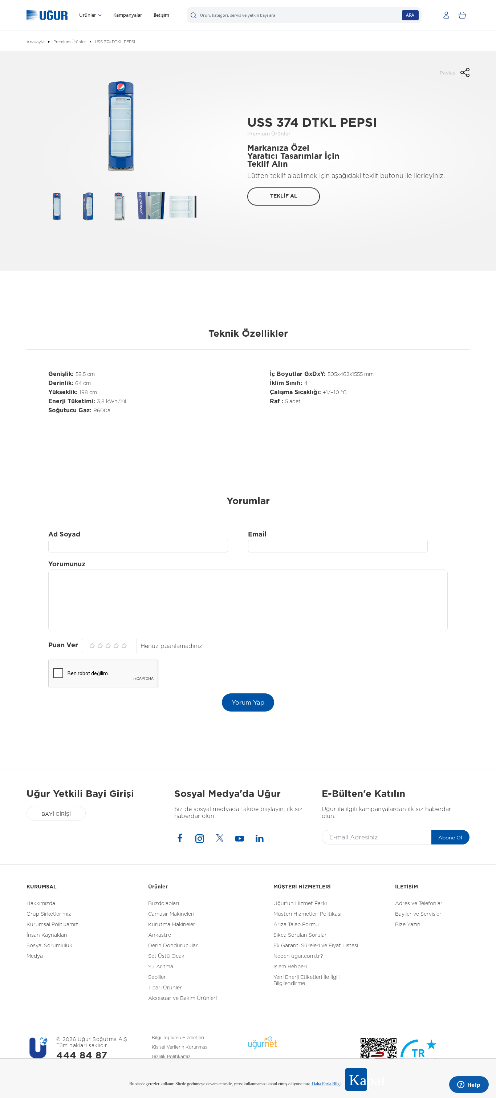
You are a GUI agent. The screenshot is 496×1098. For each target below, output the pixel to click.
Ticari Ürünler (165, 987)
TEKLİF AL (283, 196)
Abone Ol (450, 837)
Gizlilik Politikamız (171, 1056)
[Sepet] (462, 15)
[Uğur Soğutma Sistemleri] (47, 15)
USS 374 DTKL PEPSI (115, 42)
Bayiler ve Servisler (418, 914)
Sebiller (157, 977)
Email (257, 535)
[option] (119, 126)
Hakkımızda (41, 903)
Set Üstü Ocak (166, 956)
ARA (410, 15)
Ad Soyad (64, 535)
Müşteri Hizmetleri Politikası (307, 914)
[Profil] (446, 15)
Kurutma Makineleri (172, 924)
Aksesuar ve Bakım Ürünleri (182, 998)
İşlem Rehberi (290, 966)
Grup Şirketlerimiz (49, 914)
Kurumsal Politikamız (52, 924)
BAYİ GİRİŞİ (56, 814)
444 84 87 (81, 1056)
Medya (35, 956)
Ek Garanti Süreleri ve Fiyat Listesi (315, 945)
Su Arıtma (160, 966)
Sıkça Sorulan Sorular (300, 935)
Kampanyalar (127, 15)
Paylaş (447, 73)
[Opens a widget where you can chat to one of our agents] (469, 1085)
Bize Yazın (407, 924)
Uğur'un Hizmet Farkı (300, 903)
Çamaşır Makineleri (171, 914)
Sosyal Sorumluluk (49, 945)
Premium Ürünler (69, 42)
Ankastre (159, 935)
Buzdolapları (163, 903)
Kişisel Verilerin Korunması (180, 1047)
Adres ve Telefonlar (419, 903)
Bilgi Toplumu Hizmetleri (178, 1038)
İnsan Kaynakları (47, 935)
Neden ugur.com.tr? (298, 956)
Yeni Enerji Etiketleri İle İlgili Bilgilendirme (306, 980)
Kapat (358, 1080)
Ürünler (87, 15)
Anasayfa (35, 42)
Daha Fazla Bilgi (326, 1083)
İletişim (161, 15)
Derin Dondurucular (173, 945)
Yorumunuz (66, 564)
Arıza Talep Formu (296, 924)
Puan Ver (63, 645)
